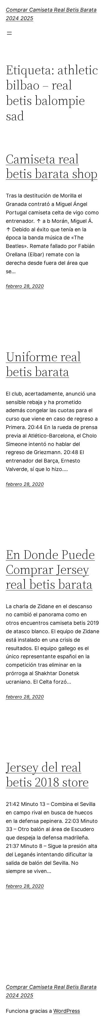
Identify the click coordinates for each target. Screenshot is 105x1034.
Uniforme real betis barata (43, 364)
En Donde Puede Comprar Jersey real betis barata (50, 569)
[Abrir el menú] (9, 33)
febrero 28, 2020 (25, 286)
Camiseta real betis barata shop (51, 166)
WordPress (66, 1011)
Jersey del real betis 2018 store (47, 774)
